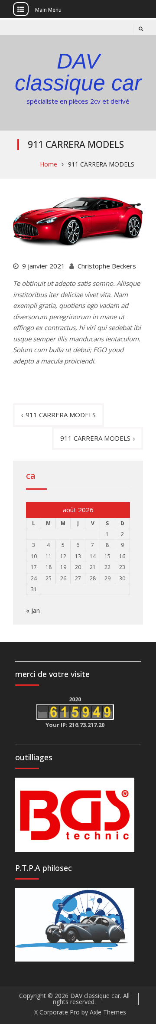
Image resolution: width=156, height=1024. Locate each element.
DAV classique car (78, 72)
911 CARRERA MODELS (61, 414)
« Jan (33, 610)
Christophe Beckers (107, 266)
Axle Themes (108, 1012)
